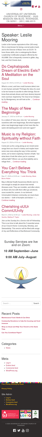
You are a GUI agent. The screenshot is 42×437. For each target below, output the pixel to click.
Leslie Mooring (28, 83)
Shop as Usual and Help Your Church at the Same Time (20, 328)
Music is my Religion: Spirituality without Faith (21, 136)
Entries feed (10, 365)
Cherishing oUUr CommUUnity (15, 208)
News (8, 348)
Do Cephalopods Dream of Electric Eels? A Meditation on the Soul (21, 72)
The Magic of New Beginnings (16, 110)
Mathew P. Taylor (13, 217)
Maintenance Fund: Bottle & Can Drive (16, 317)
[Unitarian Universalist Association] (11, 414)
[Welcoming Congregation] (26, 414)
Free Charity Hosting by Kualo (13, 384)
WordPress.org (11, 371)
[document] (21, 204)
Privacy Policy (7, 388)
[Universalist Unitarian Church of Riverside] (21, 2)
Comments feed (12, 368)
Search (36, 303)
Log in (8, 363)
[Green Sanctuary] (35, 414)
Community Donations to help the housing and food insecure (21, 322)
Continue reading (19, 162)
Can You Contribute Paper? (12, 332)
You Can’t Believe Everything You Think (19, 169)
